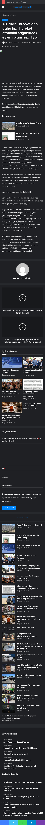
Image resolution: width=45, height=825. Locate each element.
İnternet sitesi (7, 486)
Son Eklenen (22, 518)
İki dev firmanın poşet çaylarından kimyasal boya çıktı (11, 417)
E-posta (5, 477)
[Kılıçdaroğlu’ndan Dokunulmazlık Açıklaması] (33, 384)
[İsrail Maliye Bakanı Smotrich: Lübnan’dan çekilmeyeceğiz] (8, 668)
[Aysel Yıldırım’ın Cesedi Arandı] (8, 126)
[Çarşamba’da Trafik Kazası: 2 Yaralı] (8, 658)
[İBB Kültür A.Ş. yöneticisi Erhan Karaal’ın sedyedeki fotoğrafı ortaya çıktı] (8, 647)
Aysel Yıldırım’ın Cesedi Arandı (29, 123)
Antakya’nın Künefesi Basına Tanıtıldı (32, 404)
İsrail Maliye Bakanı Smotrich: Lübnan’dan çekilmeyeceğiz (29, 666)
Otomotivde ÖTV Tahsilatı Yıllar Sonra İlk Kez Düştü (28, 607)
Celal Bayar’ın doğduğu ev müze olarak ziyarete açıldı (28, 567)
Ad (3, 469)
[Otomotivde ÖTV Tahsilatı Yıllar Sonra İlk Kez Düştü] (8, 609)
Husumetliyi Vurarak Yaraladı (16, 2)
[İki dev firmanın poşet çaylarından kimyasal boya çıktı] (12, 407)
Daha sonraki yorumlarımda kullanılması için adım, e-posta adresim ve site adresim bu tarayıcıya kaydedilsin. (21, 497)
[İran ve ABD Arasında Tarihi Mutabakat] (8, 709)
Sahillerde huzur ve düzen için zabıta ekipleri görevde (29, 597)
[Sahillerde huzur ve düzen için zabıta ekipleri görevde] (8, 599)
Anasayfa (7, 15)
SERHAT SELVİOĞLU (12, 43)
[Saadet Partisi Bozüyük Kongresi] (33, 362)
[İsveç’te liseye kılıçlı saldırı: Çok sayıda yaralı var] (8, 698)
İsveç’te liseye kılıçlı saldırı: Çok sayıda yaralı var (28, 696)
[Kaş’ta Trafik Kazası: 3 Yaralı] (8, 678)
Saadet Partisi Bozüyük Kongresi (33, 371)
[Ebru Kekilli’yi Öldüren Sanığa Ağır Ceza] (8, 688)
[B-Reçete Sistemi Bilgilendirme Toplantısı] (8, 637)
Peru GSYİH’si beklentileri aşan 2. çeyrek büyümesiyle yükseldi (19, 717)
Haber (14, 15)
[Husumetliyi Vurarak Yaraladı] (12, 362)
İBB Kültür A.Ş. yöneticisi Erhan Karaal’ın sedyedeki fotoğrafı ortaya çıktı (29, 646)
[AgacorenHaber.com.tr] (22, 7)
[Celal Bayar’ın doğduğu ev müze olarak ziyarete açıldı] (8, 569)
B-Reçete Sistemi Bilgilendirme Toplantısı (27, 635)
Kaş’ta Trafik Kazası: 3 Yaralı (29, 675)
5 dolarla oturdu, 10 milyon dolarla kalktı (10, 393)
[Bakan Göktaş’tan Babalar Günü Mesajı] (8, 136)
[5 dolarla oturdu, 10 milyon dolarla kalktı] (12, 384)
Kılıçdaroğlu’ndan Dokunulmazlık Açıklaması (30, 394)
